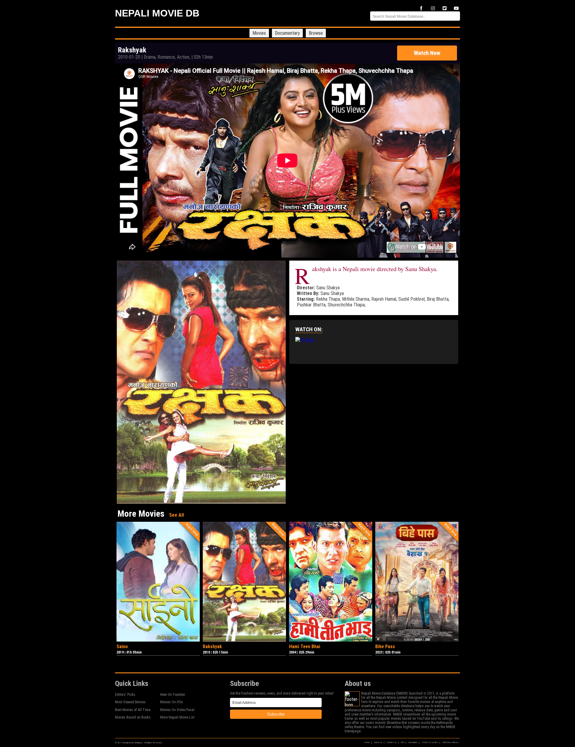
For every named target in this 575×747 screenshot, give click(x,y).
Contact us (392, 742)
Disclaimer (412, 742)
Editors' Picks (125, 694)
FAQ (402, 742)
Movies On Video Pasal (177, 710)
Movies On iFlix (171, 702)
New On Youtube (172, 694)
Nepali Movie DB (157, 13)
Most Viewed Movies (130, 702)
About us (378, 742)
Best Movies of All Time (132, 710)
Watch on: (309, 329)
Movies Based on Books (133, 717)
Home (367, 742)
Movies (259, 33)
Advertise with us (450, 742)
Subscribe (276, 714)
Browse (316, 33)
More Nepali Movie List (177, 717)
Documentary (287, 33)
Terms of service (430, 742)
